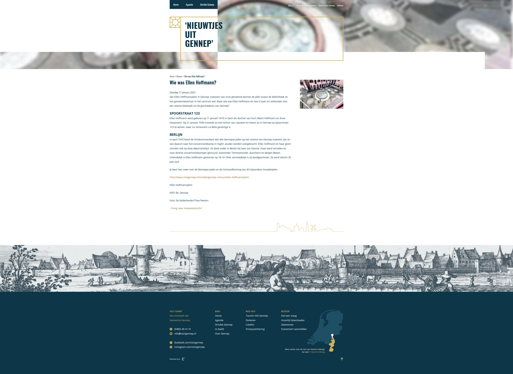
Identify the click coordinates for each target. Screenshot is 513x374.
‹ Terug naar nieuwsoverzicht (186, 208)
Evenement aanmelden (294, 329)
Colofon (340, 5)
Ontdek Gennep (207, 4)
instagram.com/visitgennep (188, 346)
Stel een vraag (289, 315)
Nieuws (291, 5)
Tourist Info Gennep (326, 5)
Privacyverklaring (255, 329)
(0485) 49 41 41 (182, 329)
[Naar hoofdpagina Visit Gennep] (256, 22)
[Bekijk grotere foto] (321, 94)
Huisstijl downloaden (293, 320)
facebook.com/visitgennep (188, 342)
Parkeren (251, 320)
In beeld (300, 5)
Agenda (189, 4)
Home (176, 4)
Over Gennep (311, 5)
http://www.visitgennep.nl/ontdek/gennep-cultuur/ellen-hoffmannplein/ (209, 177)
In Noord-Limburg (317, 352)
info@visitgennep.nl (185, 333)
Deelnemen (287, 324)
